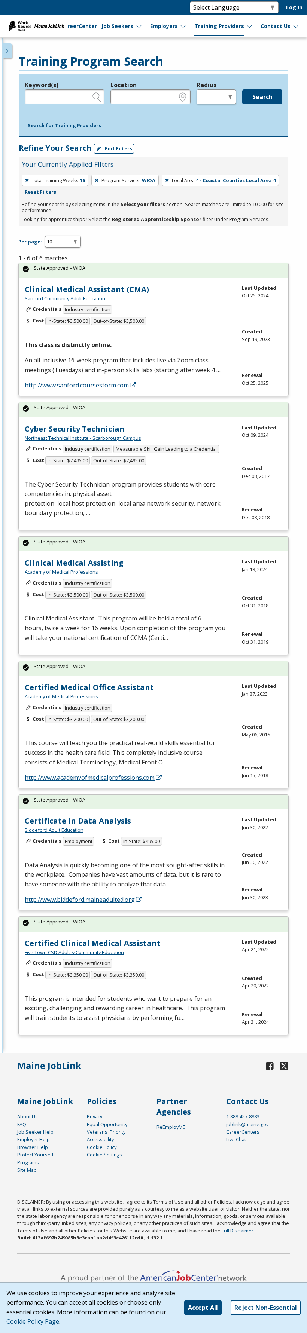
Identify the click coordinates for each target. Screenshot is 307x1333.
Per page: (30, 241)
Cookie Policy (101, 1147)
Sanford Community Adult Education (65, 298)
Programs (28, 1162)
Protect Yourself (35, 1154)
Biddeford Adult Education (54, 830)
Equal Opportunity (107, 1124)
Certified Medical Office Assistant (89, 687)
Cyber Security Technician (75, 429)
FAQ (21, 1124)
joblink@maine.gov (247, 1124)
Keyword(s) (41, 85)
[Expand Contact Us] (296, 26)
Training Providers (219, 26)
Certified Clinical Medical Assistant (93, 943)
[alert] (153, 270)
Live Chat (236, 1139)
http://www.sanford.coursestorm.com (77, 385)
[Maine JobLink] (36, 26)
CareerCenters (242, 1131)
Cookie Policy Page (32, 1321)
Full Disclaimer (237, 1230)
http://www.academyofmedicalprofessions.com (90, 777)
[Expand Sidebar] (7, 50)
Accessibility (100, 1139)
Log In (294, 7)
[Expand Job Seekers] (139, 26)
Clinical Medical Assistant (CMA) (87, 289)
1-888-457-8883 (242, 1116)
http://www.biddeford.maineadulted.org (80, 899)
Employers (164, 26)
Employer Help (33, 1139)
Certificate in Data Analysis (78, 821)
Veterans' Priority (106, 1131)
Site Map (27, 1170)
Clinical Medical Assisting (74, 563)
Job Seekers (117, 26)
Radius (206, 85)
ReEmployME (170, 1127)
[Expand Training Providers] (250, 26)
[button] (64, 125)
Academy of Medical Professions (61, 572)
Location (123, 85)
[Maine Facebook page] (270, 1066)
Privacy (94, 1116)
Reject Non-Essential (265, 1307)
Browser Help (32, 1147)
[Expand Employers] (183, 26)
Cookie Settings (104, 1154)
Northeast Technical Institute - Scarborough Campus (83, 438)
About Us (27, 1116)
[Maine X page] (284, 1066)
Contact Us (276, 26)
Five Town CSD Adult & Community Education (74, 952)
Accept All (203, 1307)
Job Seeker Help (35, 1131)
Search (262, 97)
